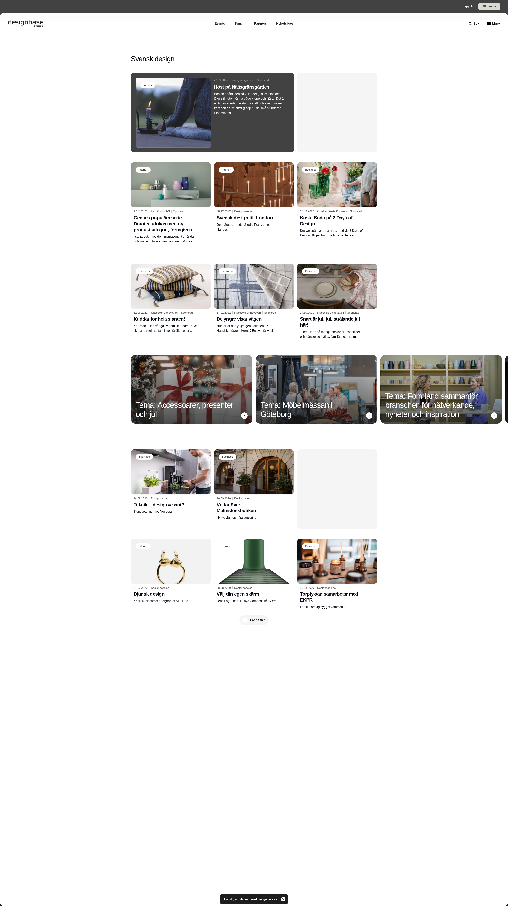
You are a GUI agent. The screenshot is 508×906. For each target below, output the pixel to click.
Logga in (468, 6)
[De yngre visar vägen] (254, 298)
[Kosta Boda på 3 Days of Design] (337, 200)
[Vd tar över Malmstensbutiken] (254, 484)
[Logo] (25, 24)
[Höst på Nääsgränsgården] (212, 112)
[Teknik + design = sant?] (171, 481)
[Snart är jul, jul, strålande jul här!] (337, 301)
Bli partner (489, 6)
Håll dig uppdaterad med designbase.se (251, 899)
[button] (244, 415)
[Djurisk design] (171, 571)
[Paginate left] (134, 389)
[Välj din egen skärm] (254, 571)
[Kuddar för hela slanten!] (171, 298)
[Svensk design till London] (254, 197)
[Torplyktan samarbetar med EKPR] (337, 574)
